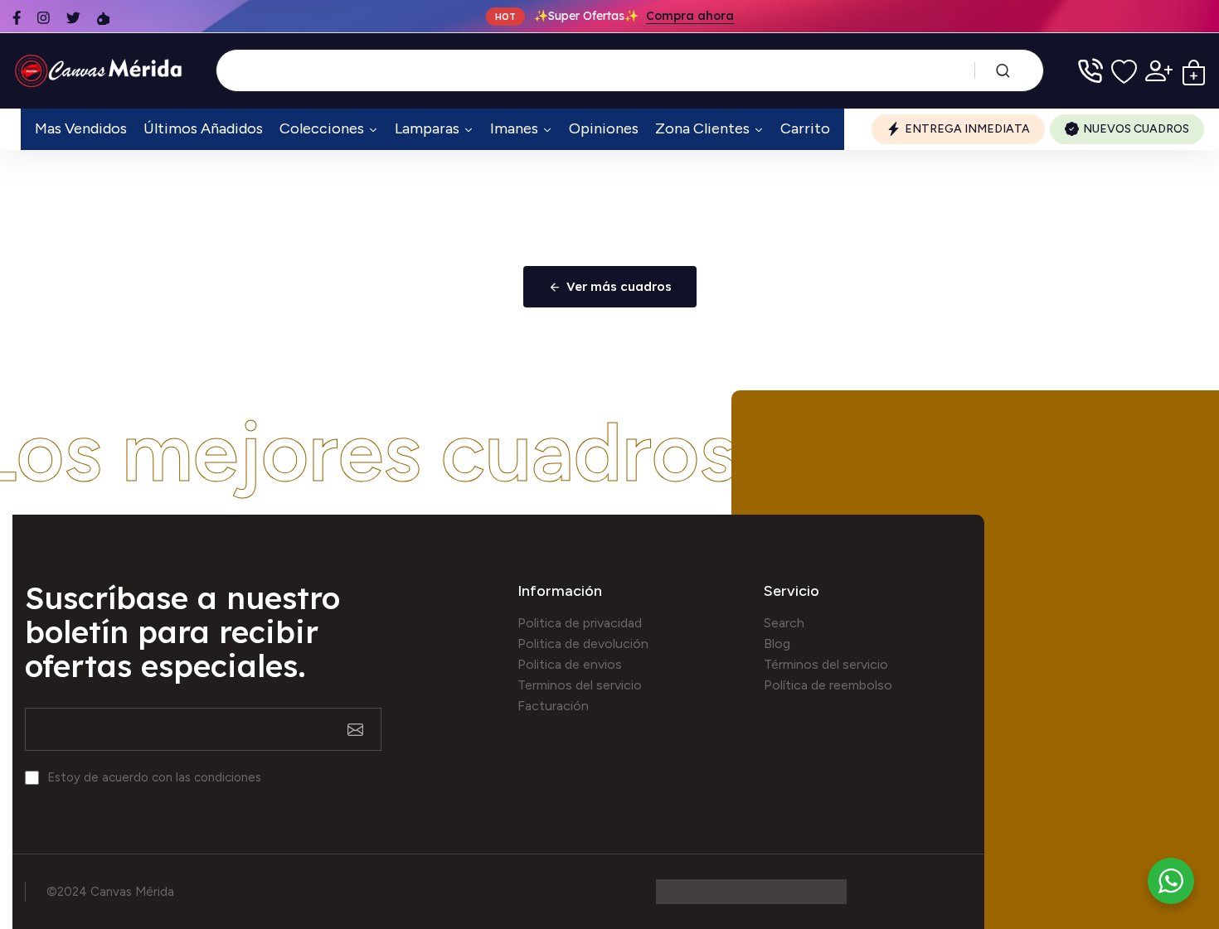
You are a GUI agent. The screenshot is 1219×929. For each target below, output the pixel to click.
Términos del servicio (826, 664)
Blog (777, 643)
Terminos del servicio (579, 685)
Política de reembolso (828, 685)
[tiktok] (103, 18)
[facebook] (16, 18)
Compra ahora (690, 16)
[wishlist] (1124, 71)
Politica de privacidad (579, 623)
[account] (1159, 71)
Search (784, 623)
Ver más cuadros (619, 286)
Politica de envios (569, 664)
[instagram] (43, 18)
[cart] (1194, 71)
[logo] (101, 71)
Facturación (553, 706)
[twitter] (73, 18)
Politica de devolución (582, 643)
